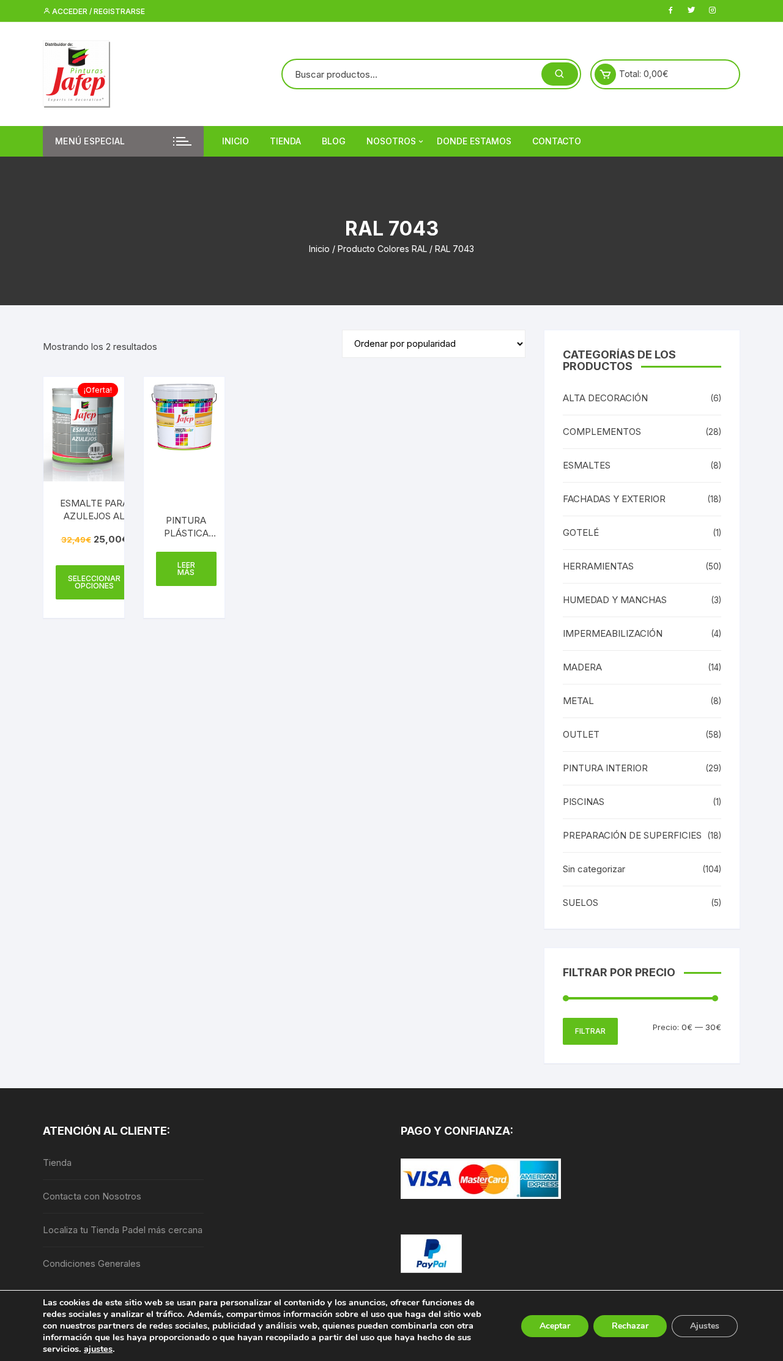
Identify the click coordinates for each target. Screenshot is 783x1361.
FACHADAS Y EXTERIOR (614, 499)
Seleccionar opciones (94, 582)
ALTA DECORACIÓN (605, 398)
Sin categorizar (594, 869)
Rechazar (630, 1326)
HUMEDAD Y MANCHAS (615, 600)
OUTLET (581, 734)
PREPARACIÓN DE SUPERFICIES (632, 835)
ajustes (98, 1348)
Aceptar (555, 1326)
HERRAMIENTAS (598, 566)
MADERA (582, 667)
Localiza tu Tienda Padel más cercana (122, 1230)
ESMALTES (586, 465)
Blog (334, 141)
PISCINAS (583, 801)
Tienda (285, 141)
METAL (578, 700)
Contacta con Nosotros (92, 1196)
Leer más (186, 568)
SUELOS (580, 902)
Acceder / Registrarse (97, 11)
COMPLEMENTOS (602, 431)
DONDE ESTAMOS (474, 141)
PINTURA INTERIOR (605, 768)
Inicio (235, 141)
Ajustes (704, 1326)
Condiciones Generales (92, 1263)
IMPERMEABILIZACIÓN (612, 633)
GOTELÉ (581, 532)
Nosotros (391, 141)
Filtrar (590, 1031)
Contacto (556, 141)
